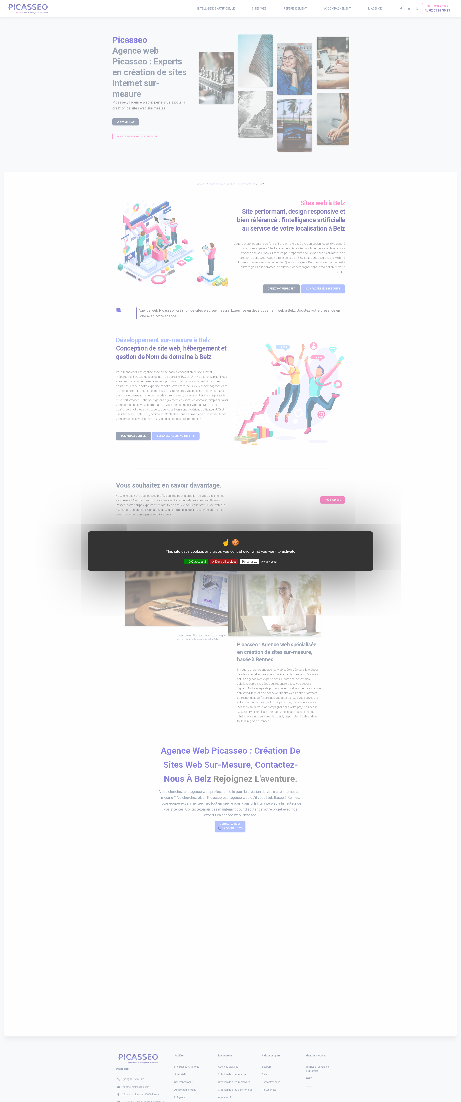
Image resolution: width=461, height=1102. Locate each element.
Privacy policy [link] (269, 561)
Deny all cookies (225, 561)
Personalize (249, 561)
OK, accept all (197, 561)
